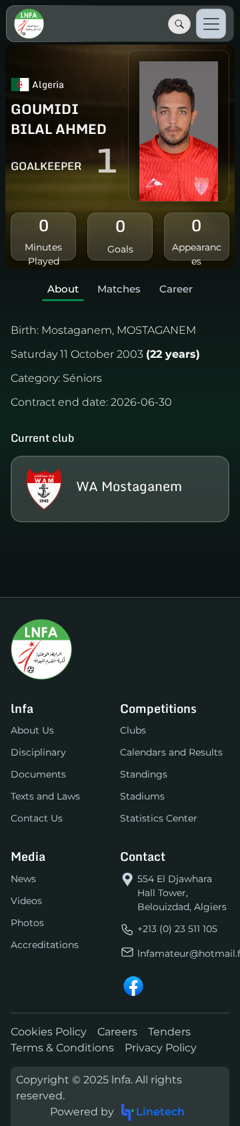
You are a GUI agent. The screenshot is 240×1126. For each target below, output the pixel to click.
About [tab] (63, 288)
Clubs (133, 730)
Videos (26, 901)
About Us (32, 730)
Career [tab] (176, 288)
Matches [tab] (119, 288)
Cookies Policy (49, 1031)
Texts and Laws (45, 796)
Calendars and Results (171, 752)
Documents (38, 774)
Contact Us (37, 818)
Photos (27, 923)
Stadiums (142, 796)
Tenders (169, 1031)
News (23, 879)
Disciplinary (38, 752)
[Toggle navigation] (211, 24)
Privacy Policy (161, 1047)
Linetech (160, 1111)
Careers (117, 1031)
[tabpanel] (120, 419)
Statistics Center (158, 818)
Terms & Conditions (62, 1047)
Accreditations (45, 945)
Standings (143, 774)
